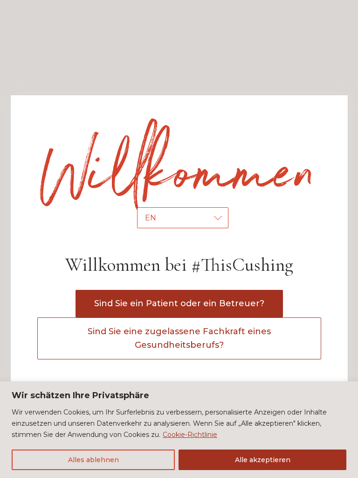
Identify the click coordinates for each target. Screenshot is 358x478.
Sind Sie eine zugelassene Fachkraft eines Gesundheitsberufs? (179, 338)
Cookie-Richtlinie (190, 434)
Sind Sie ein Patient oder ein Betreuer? (179, 303)
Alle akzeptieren (262, 460)
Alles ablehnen (93, 460)
